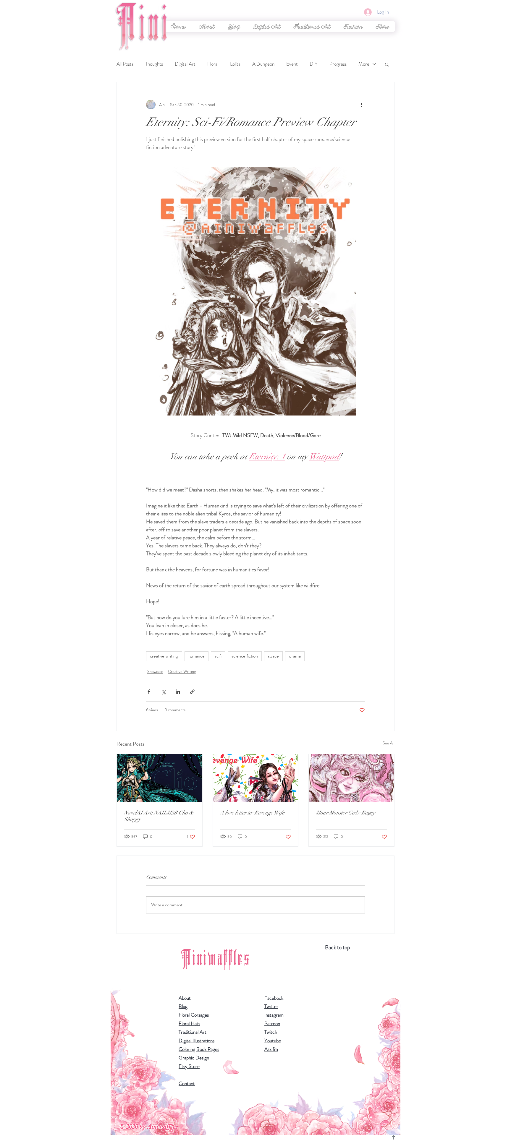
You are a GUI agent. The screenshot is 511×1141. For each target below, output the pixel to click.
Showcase (155, 671)
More (363, 64)
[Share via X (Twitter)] (163, 691)
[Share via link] (192, 691)
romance (196, 656)
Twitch (270, 1031)
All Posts (125, 64)
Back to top (337, 947)
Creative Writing (182, 671)
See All (388, 743)
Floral (212, 64)
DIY (314, 64)
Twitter (271, 1006)
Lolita (235, 64)
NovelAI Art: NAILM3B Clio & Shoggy (158, 815)
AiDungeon (263, 64)
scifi (218, 656)
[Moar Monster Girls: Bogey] (351, 778)
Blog (183, 1006)
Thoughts (154, 64)
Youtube (272, 1040)
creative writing (164, 656)
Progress (338, 64)
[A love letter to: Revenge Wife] (255, 778)
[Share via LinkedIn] (178, 691)
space (273, 656)
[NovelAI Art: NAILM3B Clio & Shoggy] (159, 778)
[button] (267, 26)
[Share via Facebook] (149, 691)
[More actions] (361, 104)
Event (292, 64)
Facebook (273, 998)
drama (295, 656)
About (185, 998)
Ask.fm (271, 1049)
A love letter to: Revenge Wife (252, 812)
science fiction (245, 656)
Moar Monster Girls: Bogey (345, 812)
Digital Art (185, 64)
